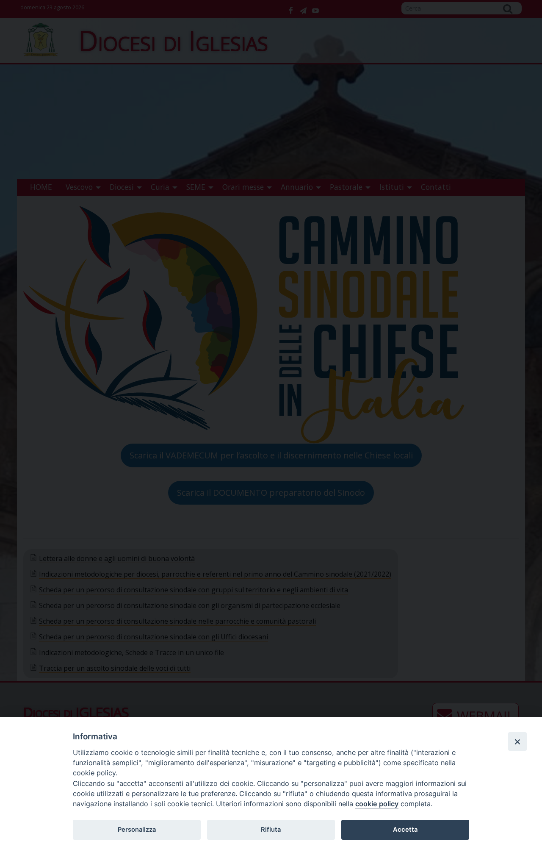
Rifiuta (271, 829)
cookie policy (376, 803)
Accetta (405, 829)
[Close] (517, 741)
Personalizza (137, 829)
